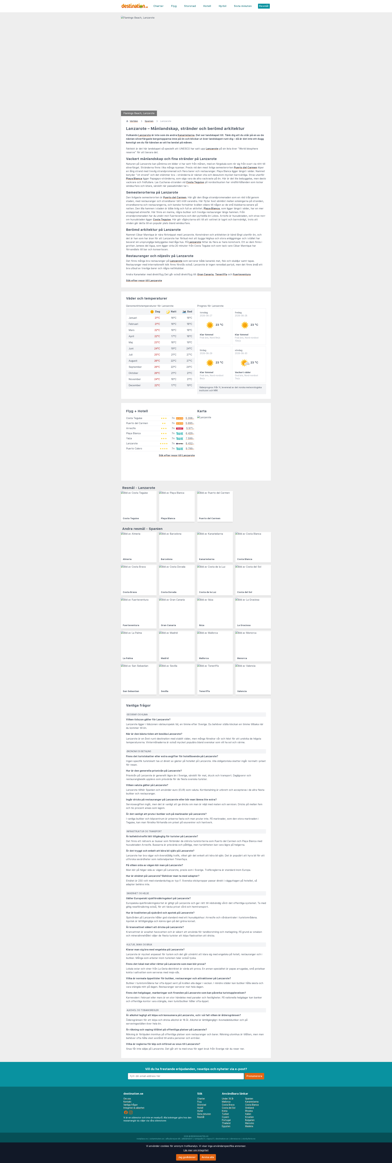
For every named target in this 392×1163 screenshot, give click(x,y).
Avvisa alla (208, 1157)
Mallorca (226, 1101)
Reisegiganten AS (199, 1136)
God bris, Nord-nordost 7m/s (246, 377)
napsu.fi (210, 1139)
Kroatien (249, 1117)
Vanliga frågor (130, 1104)
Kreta (224, 1111)
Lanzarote (144, 135)
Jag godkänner (187, 1157)
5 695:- (190, 423)
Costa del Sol (228, 1108)
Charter (158, 6)
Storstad (190, 6)
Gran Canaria (205, 274)
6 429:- (190, 433)
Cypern (225, 1117)
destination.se (222, 1139)
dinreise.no (235, 1139)
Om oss (127, 1098)
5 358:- (190, 418)
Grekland (249, 1108)
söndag (241, 352)
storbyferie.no (248, 1139)
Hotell (207, 6)
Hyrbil (222, 6)
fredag (241, 314)
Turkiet (225, 1114)
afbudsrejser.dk (173, 1139)
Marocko (249, 1123)
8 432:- (190, 443)
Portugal (226, 1120)
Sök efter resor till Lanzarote (144, 280)
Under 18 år (228, 1098)
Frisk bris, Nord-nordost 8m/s (212, 377)
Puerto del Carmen (245, 167)
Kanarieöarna (186, 135)
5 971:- (190, 428)
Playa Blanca (134, 178)
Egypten (226, 1126)
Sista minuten (243, 6)
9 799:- (190, 448)
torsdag (206, 314)
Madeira (249, 1126)
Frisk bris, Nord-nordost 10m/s (247, 339)
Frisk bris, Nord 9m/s (210, 337)
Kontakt (127, 1101)
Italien (248, 1114)
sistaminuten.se (157, 1139)
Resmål (264, 6)
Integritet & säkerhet (133, 1108)
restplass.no (142, 1139)
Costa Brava (228, 1104)
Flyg (174, 6)
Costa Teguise (195, 182)
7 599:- (190, 438)
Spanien (249, 1098)
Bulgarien (249, 1120)
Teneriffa (221, 274)
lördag (206, 352)
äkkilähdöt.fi (187, 1139)
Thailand (226, 1123)
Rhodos (249, 1111)
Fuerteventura (242, 274)
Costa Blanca (252, 1104)
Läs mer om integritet (196, 1150)
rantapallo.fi (199, 1139)
